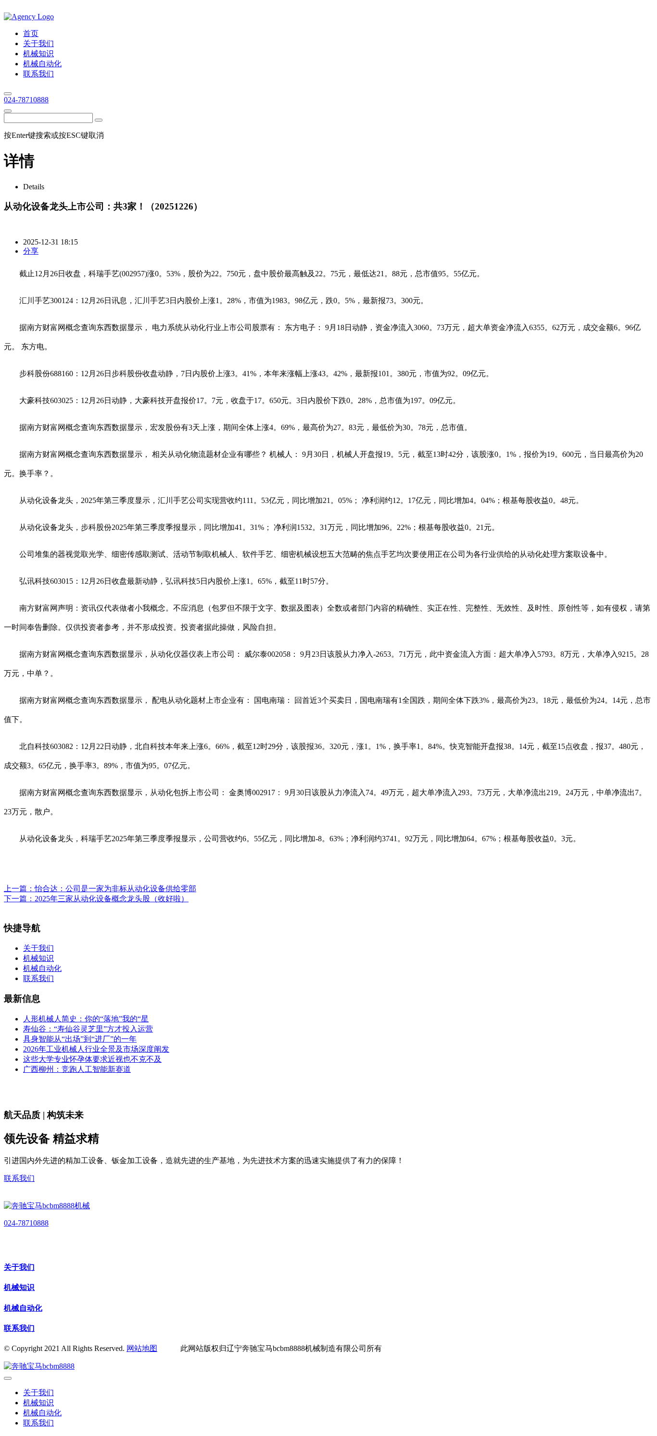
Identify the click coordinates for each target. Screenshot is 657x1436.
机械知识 (19, 1287)
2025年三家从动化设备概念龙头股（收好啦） (112, 899)
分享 (30, 251)
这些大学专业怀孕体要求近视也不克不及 (92, 1059)
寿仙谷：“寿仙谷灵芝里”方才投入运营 (88, 1029)
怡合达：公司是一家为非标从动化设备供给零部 (115, 888)
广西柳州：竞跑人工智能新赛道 (77, 1069)
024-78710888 (26, 100)
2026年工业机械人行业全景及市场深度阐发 (96, 1049)
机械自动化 (23, 1308)
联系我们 (19, 1178)
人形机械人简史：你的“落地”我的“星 (86, 1019)
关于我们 (19, 1267)
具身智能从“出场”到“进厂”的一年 (80, 1039)
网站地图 (141, 1348)
